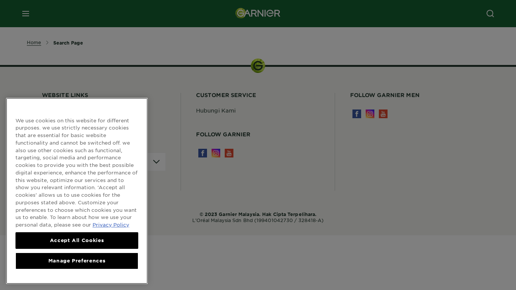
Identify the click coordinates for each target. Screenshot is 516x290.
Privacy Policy (111, 224)
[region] (77, 191)
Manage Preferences (77, 261)
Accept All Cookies (77, 240)
